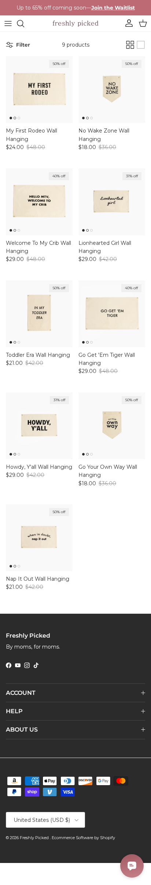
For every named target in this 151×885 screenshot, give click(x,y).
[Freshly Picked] (75, 23)
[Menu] (8, 23)
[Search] (24, 23)
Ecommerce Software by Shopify (83, 837)
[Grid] (130, 44)
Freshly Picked (35, 837)
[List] (140, 44)
